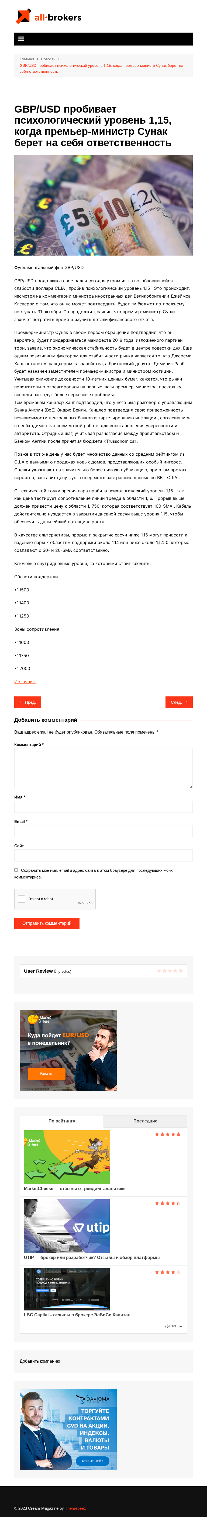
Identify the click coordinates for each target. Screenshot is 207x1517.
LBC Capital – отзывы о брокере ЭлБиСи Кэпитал (77, 1315)
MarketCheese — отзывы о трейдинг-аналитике (75, 1188)
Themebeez (75, 1508)
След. (176, 702)
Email (20, 821)
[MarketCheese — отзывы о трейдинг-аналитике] (67, 1157)
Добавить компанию (40, 1361)
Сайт (19, 845)
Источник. (25, 681)
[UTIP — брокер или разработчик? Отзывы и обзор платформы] (67, 1225)
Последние (145, 1121)
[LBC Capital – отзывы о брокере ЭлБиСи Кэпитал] (67, 1288)
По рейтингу (62, 1121)
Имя (19, 797)
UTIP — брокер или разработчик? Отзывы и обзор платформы (92, 1257)
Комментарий (29, 744)
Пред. (30, 702)
